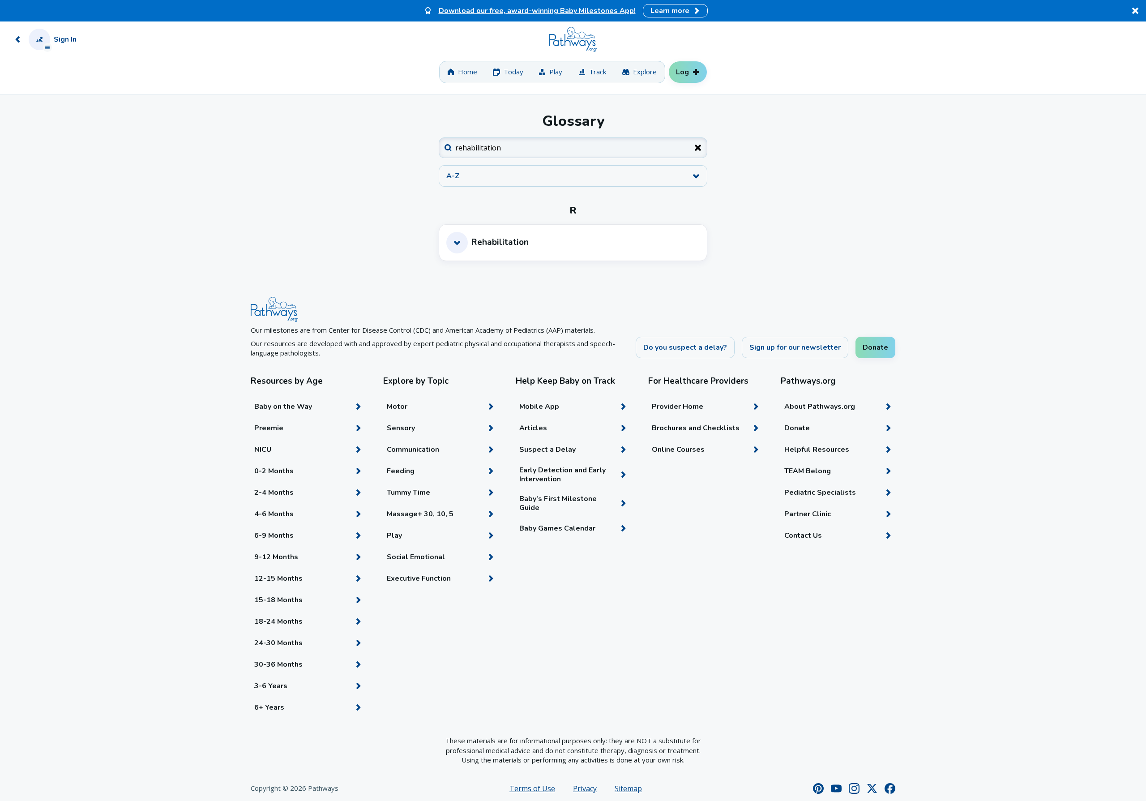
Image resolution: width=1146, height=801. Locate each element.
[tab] (462, 72)
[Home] (573, 39)
